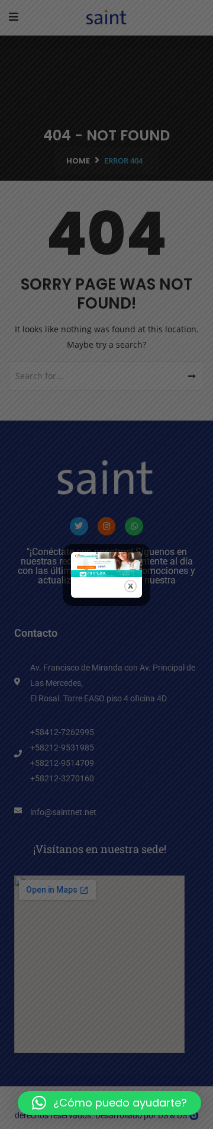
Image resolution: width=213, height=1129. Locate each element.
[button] (109, 1103)
